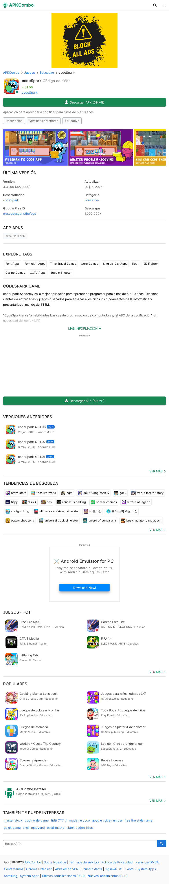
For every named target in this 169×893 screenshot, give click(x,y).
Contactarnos (13, 869)
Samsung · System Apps (21, 876)
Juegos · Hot (17, 612)
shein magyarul (34, 827)
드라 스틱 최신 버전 (124, 511)
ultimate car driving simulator (59, 511)
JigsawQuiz (113, 869)
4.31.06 (16, 187)
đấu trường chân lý (96, 493)
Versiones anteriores (43, 121)
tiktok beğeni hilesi (79, 827)
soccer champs (106, 502)
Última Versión (20, 172)
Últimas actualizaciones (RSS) (63, 876)
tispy (14, 502)
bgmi (69, 493)
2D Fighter (150, 263)
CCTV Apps (38, 272)
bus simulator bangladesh (144, 520)
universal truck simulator (61, 520)
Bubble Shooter (61, 272)
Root (135, 263)
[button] (155, 5)
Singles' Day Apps (115, 263)
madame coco (79, 820)
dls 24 (32, 502)
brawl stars (18, 493)
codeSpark (32, 81)
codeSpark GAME (21, 286)
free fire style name (138, 820)
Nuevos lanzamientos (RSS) (107, 876)
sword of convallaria (102, 520)
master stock (13, 820)
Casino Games (15, 272)
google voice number (107, 820)
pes (49, 502)
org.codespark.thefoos (19, 213)
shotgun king (20, 511)
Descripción (14, 121)
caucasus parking (74, 502)
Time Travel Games (63, 263)
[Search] (161, 843)
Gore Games (89, 263)
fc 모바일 (95, 511)
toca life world (46, 493)
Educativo (72, 121)
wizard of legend (138, 502)
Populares (15, 684)
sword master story (150, 493)
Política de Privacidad (117, 862)
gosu (122, 493)
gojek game (12, 827)
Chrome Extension (39, 869)
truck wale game (37, 820)
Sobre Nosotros (55, 862)
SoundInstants (91, 869)
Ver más (156, 471)
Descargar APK (87, 102)
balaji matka (55, 827)
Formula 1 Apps (34, 263)
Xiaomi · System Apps (140, 869)
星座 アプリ (59, 820)
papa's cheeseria (22, 520)
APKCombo (11, 72)
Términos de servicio (84, 862)
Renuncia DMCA (147, 862)
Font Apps (13, 263)
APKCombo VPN (67, 869)
